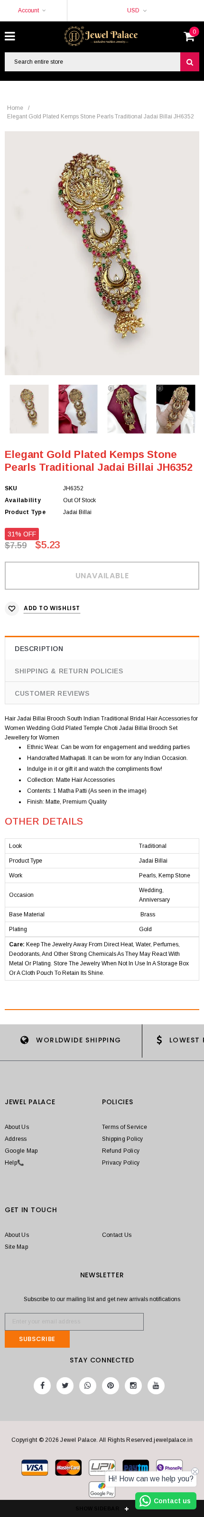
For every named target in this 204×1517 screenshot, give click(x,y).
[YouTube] (156, 1385)
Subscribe (37, 1338)
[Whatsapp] (87, 1385)
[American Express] (169, 1469)
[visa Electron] (69, 1469)
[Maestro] (136, 1469)
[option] (102, 253)
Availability (23, 500)
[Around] (102, 1491)
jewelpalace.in (173, 1440)
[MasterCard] (102, 1469)
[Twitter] (65, 1385)
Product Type (25, 512)
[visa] (35, 1469)
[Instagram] (133, 1385)
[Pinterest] (110, 1385)
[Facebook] (42, 1385)
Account (28, 10)
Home (15, 108)
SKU (11, 488)
